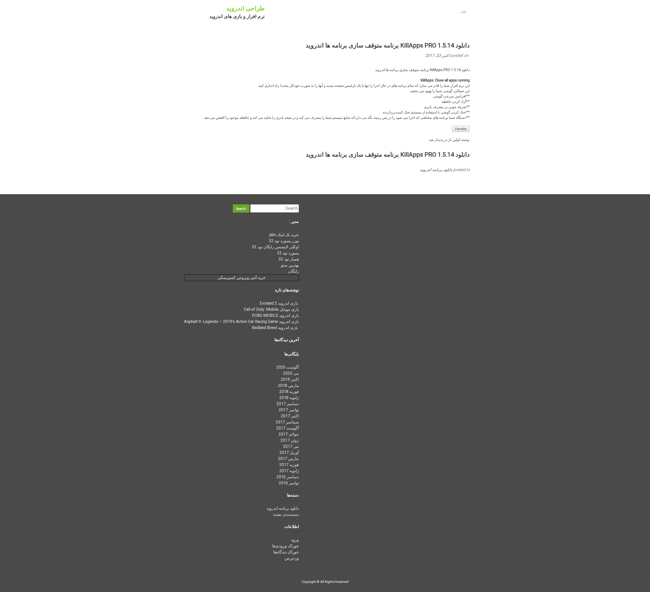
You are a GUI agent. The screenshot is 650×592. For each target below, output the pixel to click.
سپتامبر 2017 (287, 422)
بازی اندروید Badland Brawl (275, 327)
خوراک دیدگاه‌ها (286, 552)
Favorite (460, 129)
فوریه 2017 (289, 464)
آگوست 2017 (287, 428)
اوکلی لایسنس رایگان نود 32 (275, 246)
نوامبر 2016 (289, 483)
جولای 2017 (289, 434)
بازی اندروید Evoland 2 (279, 303)
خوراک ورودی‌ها (285, 546)
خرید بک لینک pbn (284, 234)
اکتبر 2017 (290, 416)
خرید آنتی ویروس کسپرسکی (242, 277)
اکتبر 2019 (290, 379)
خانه (463, 12)
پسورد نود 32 (288, 253)
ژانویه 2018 (289, 397)
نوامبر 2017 (289, 409)
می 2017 (291, 446)
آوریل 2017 (289, 452)
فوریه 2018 (289, 391)
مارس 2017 (288, 458)
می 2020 (291, 373)
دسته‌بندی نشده (286, 514)
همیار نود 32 (289, 259)
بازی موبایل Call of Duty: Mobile (271, 309)
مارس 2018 (288, 385)
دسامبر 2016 (288, 476)
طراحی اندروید (245, 8)
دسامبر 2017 (288, 403)
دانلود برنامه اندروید (436, 169)
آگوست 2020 (287, 367)
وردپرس (292, 558)
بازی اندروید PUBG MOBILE (275, 315)
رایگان (293, 271)
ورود (295, 539)
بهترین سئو (290, 265)
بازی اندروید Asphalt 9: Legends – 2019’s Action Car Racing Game (241, 321)
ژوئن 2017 (290, 440)
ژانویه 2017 (289, 470)
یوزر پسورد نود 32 (284, 240)
